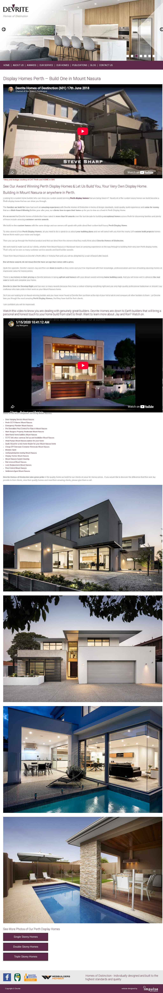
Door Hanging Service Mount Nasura (19, 419)
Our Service (46, 65)
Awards (31, 65)
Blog (93, 65)
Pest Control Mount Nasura (15, 468)
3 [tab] (136, 56)
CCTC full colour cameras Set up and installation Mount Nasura (29, 438)
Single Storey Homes (26, 936)
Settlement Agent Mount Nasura (17, 471)
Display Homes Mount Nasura (17, 456)
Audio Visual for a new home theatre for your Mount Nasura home (30, 444)
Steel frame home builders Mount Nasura (21, 435)
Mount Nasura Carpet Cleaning (17, 459)
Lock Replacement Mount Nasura (18, 465)
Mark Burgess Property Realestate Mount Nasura (24, 432)
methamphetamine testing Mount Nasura (21, 453)
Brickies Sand (10, 450)
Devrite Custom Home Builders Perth (15, 10)
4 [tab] (141, 56)
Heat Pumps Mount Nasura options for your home (24, 441)
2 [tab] (132, 56)
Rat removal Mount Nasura (15, 462)
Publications (79, 65)
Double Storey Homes (25, 946)
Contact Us (106, 65)
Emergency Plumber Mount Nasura (19, 425)
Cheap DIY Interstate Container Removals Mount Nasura (27, 447)
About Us (18, 65)
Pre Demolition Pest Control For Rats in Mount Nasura (26, 429)
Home (7, 65)
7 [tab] (154, 56)
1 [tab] (128, 56)
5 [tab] (145, 56)
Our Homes (62, 65)
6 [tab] (149, 56)
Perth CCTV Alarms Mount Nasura (18, 422)
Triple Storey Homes (25, 956)
